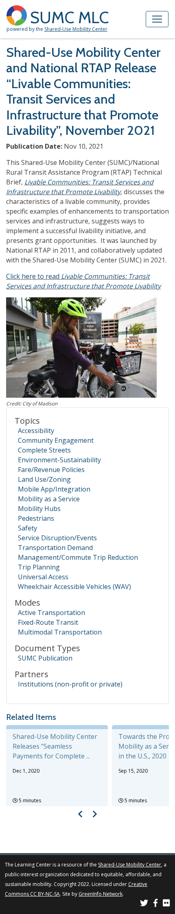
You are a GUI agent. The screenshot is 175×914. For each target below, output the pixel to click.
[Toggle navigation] (157, 19)
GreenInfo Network (100, 893)
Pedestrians (36, 518)
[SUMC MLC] (18, 14)
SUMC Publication (45, 658)
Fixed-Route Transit (48, 622)
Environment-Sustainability (59, 459)
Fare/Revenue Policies (51, 469)
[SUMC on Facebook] (155, 904)
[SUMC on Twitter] (144, 904)
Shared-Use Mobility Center (75, 29)
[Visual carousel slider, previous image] (80, 813)
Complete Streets (44, 450)
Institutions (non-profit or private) (70, 684)
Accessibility (36, 430)
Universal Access (43, 576)
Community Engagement (56, 440)
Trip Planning (39, 567)
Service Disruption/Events (57, 537)
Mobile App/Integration (54, 489)
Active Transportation (51, 612)
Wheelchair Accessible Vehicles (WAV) (74, 586)
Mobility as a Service (49, 498)
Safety (27, 528)
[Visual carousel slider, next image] (94, 813)
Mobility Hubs (39, 508)
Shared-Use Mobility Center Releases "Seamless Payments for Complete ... (55, 746)
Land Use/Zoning (44, 479)
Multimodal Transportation (60, 632)
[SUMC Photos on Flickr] (166, 904)
